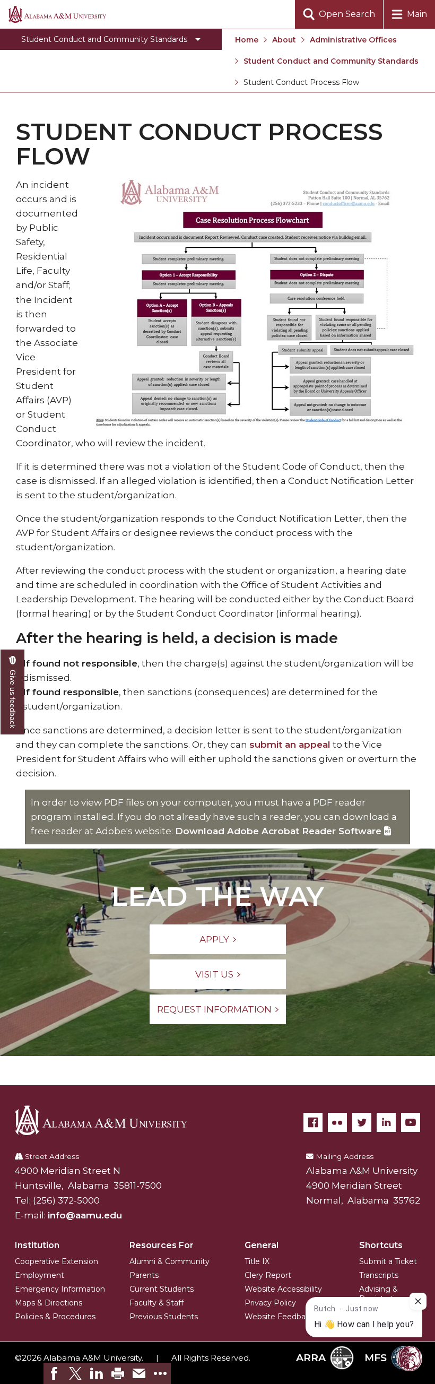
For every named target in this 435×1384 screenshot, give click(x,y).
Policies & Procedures (55, 1316)
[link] (54, 1373)
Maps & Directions (48, 1303)
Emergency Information (60, 1289)
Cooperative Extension (56, 1261)
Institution (37, 1245)
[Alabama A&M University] (109, 1120)
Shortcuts (381, 1245)
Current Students (161, 1289)
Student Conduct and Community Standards (331, 61)
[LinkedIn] (386, 1122)
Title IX (257, 1261)
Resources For (161, 1245)
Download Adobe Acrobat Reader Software (279, 831)
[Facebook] (313, 1122)
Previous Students (163, 1316)
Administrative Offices (353, 40)
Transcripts (378, 1275)
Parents (144, 1275)
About (284, 40)
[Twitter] (361, 1122)
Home (246, 40)
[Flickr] (337, 1122)
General (262, 1245)
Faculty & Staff (156, 1303)
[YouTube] (410, 1122)
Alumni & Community (169, 1261)
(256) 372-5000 (66, 1200)
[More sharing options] (160, 1373)
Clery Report (268, 1275)
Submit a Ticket (388, 1261)
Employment (39, 1275)
